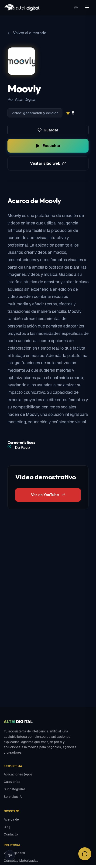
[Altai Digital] (22, 7)
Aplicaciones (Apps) (19, 774)
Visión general (14, 853)
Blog (7, 827)
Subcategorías (15, 789)
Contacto (11, 834)
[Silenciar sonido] (10, 855)
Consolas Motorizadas (21, 860)
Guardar (51, 130)
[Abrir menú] (87, 7)
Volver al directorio (29, 32)
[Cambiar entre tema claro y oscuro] (76, 7)
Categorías (12, 782)
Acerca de (11, 819)
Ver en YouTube (45, 494)
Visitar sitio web (45, 163)
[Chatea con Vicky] (84, 853)
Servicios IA (13, 797)
